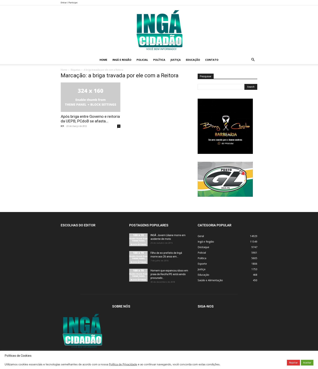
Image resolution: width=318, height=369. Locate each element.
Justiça (175, 59)
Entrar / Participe (69, 2)
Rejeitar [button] (293, 362)
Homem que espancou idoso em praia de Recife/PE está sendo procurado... (169, 274)
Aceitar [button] (307, 362)
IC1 (62, 126)
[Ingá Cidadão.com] (159, 30)
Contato (211, 59)
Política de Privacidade (123, 364)
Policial (142, 59)
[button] (252, 60)
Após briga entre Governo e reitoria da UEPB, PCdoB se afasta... (90, 118)
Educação (193, 59)
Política (159, 59)
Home (103, 59)
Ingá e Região (121, 59)
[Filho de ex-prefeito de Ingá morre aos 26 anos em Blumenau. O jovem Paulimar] (138, 257)
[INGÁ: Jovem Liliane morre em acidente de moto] (138, 239)
